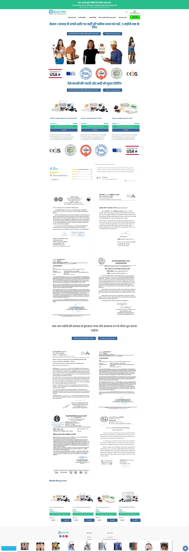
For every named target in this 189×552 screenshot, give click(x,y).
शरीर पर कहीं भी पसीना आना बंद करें (106, 17)
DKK (126, 12)
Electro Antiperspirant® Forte (56, 507)
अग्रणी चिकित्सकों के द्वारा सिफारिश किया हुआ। (62, 139)
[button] (125, 180)
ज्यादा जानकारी (67, 135)
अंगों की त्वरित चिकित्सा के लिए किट (127, 507)
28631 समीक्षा (52, 174)
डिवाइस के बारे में (72, 17)
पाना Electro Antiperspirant (112, 33)
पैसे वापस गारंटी (122, 17)
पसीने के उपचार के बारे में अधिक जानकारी (84, 338)
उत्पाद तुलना (110, 537)
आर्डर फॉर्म (135, 17)
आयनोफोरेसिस (92, 17)
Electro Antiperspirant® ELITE (102, 507)
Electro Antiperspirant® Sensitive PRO (82, 507)
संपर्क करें (89, 537)
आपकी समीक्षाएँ (82, 17)
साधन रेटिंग (55, 179)
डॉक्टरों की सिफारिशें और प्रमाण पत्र (110, 539)
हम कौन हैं (89, 539)
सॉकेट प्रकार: (52, 517)
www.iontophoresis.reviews (66, 137)
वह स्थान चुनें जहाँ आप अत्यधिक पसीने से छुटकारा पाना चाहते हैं (83, 33)
